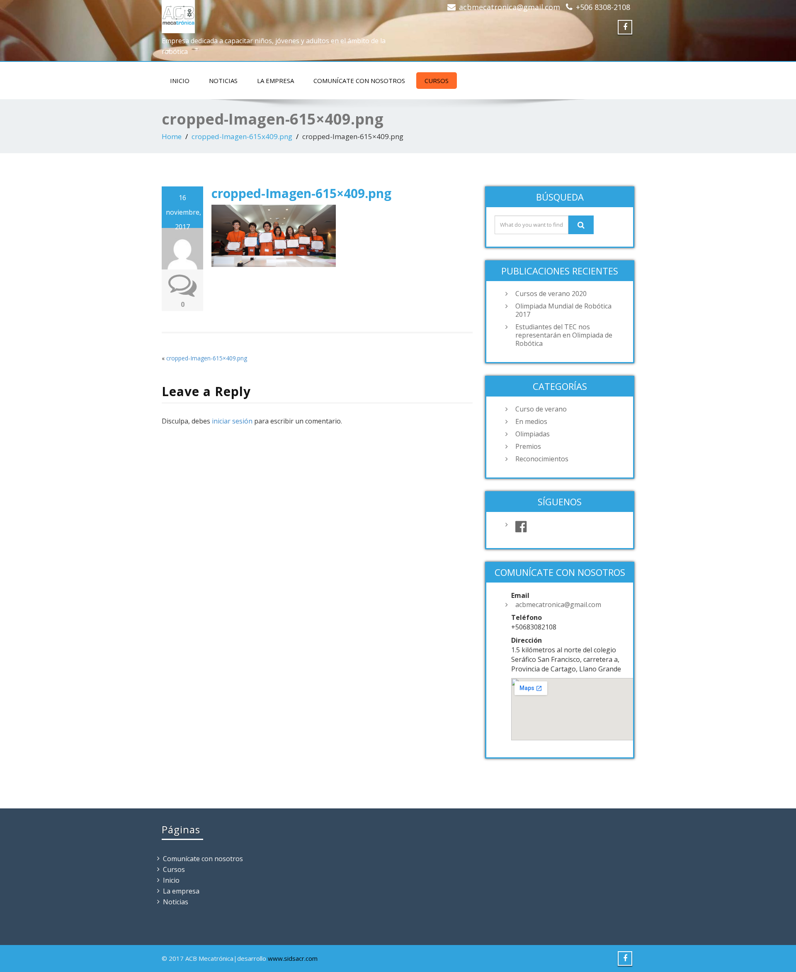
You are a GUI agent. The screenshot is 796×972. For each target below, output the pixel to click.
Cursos (437, 80)
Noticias (223, 80)
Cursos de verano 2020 (551, 293)
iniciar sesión (232, 421)
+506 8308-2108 (603, 7)
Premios (528, 446)
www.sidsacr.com (293, 958)
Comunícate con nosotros (359, 80)
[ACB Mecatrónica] (178, 14)
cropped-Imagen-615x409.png (242, 136)
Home (172, 136)
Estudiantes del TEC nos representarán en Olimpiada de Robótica (563, 335)
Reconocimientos (541, 459)
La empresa (275, 80)
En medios (531, 421)
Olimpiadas (532, 434)
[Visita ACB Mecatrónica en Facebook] (568, 527)
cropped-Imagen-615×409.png (206, 358)
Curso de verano (541, 409)
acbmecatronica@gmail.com (509, 7)
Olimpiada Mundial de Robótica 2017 (563, 310)
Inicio (179, 80)
